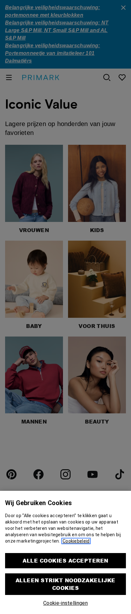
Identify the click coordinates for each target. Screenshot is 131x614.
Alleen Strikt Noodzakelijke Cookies (65, 584)
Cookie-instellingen (65, 603)
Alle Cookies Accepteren (65, 560)
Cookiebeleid (76, 541)
